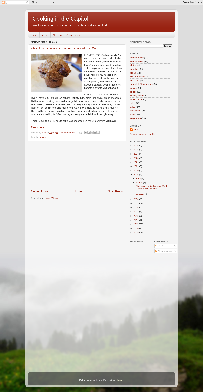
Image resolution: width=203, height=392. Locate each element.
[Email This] (86, 132)
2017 (136, 203)
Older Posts (115, 191)
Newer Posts (39, 191)
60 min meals (137, 61)
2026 (136, 145)
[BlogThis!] (89, 132)
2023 (136, 158)
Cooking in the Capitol (60, 18)
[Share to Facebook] (95, 132)
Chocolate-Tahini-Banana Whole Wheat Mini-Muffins (64, 48)
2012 (136, 220)
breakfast (134, 80)
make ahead (136, 99)
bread (133, 73)
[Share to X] (92, 132)
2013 (136, 216)
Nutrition (57, 35)
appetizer (134, 69)
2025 (136, 150)
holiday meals (137, 95)
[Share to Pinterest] (98, 132)
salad (132, 103)
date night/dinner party (141, 84)
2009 (136, 232)
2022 (136, 162)
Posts (160, 246)
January (140, 194)
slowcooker (135, 111)
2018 (136, 199)
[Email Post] (80, 132)
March (139, 182)
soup (132, 114)
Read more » (37, 127)
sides (132, 107)
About (45, 35)
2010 (136, 228)
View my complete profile (142, 134)
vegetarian (135, 118)
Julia (135, 130)
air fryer (134, 65)
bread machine (137, 76)
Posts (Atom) (51, 198)
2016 (136, 207)
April (138, 178)
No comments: (68, 132)
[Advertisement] (77, 165)
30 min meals (137, 57)
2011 (136, 224)
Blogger (119, 380)
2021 (136, 166)
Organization (73, 35)
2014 (136, 212)
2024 (136, 154)
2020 (136, 170)
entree (133, 92)
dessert (42, 137)
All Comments (164, 251)
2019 (136, 175)
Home (34, 35)
